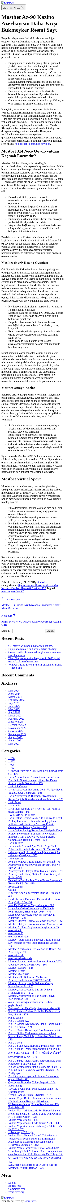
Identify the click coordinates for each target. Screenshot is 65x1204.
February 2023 (16, 718)
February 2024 (16, 699)
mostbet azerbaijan (18, 936)
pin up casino (15, 1017)
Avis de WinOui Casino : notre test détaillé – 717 (35, 861)
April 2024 (14, 693)
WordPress (30, 1200)
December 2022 (17, 724)
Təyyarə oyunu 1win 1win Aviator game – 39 (33, 1088)
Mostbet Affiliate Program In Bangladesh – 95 (33, 927)
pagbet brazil (15, 1005)
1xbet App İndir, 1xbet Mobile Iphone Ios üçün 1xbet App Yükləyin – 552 (34, 854)
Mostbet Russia (16, 970)
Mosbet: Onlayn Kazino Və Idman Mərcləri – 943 (35, 924)
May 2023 (14, 709)
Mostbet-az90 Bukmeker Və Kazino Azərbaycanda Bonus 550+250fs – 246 (29, 979)
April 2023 (14, 712)
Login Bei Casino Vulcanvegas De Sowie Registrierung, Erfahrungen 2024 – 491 (31, 910)
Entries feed (14, 1185)
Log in (12, 1182)
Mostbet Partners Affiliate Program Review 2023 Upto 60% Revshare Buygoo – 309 (35, 963)
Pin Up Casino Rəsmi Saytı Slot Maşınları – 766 (34, 1030)
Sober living (15, 1085)
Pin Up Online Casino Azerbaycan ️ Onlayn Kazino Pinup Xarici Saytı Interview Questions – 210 (35, 1036)
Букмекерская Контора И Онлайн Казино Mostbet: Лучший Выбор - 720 (29, 587)
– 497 (11, 761)
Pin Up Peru (15, 1042)
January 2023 (15, 721)
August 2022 (15, 737)
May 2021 (14, 743)
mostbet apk (14, 930)
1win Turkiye (15, 842)
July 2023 (13, 703)
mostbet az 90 (15, 933)
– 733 (11, 767)
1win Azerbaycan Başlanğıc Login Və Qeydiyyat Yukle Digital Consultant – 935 (35, 791)
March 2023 (15, 715)
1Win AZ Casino (17, 786)
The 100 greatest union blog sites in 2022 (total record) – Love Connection (34, 660)
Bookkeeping (15, 886)
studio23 (41, 582)
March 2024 (15, 696)
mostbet (5, 591)
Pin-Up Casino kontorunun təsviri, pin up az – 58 (35, 1066)
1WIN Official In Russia (21, 814)
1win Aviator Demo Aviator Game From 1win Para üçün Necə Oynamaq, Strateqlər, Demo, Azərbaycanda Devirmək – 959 (33, 780)
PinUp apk (14, 1073)
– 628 (11, 764)
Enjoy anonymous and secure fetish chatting (32, 648)
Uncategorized (16, 1091)
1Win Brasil (14, 802)
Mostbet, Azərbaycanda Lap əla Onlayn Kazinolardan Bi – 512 (30, 991)
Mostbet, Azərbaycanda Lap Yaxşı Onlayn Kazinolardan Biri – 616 (31, 997)
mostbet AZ (17, 591)
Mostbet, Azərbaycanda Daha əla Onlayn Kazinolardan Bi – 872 (30, 985)
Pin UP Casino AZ (18, 1020)
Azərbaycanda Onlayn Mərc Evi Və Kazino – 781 (35, 871)
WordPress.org (16, 1191)
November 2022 (17, 728)
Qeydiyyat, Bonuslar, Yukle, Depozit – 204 (31, 1082)
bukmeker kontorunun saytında (33, 143)
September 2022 (17, 734)
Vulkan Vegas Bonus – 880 (23, 1119)
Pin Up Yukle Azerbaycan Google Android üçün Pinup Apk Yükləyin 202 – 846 (34, 1062)
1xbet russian (15, 858)
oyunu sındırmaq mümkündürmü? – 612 (30, 1002)
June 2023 (14, 706)
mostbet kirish (16, 955)
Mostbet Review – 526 (20, 967)
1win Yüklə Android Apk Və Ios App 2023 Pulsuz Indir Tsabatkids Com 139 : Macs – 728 (34, 848)
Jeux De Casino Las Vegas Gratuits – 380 (31, 905)
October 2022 (15, 731)
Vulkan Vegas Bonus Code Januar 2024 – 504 (33, 1123)
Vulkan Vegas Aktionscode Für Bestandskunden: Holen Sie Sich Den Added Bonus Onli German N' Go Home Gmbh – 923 (35, 1113)
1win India (14, 805)
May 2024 (14, 690)
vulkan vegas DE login (20, 1132)
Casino (12, 889)
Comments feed (16, 1188)
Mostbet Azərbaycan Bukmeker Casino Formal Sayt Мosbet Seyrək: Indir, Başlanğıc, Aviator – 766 (34, 942)
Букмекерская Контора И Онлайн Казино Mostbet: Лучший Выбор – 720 (32, 1166)
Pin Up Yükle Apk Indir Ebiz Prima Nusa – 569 (34, 1045)
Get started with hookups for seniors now (30, 645)
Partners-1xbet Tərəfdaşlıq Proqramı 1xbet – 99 (34, 1008)
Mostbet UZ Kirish (18, 973)
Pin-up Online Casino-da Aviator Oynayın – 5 (33, 1069)
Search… (6, 630)
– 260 (11, 758)
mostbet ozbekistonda (20, 958)
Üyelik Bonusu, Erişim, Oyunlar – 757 (29, 1094)
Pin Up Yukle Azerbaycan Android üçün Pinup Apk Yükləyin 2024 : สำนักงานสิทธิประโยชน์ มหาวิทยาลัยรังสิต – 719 (34, 1052)
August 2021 (15, 740)
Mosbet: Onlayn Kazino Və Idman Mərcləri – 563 (35, 920)
